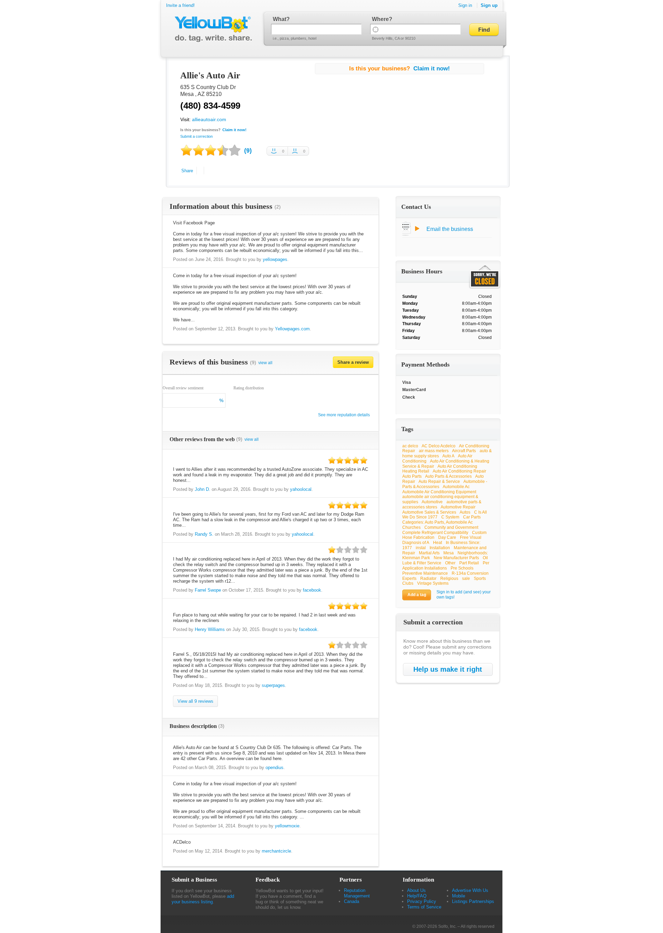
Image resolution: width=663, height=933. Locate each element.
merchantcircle (276, 851)
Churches (411, 527)
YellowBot (212, 29)
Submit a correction (196, 136)
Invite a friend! (180, 5)
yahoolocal (300, 489)
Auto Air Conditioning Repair (459, 471)
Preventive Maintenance (425, 573)
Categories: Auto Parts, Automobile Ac (437, 522)
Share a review (353, 362)
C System (450, 517)
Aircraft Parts (464, 450)
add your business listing (203, 899)
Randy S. (204, 534)
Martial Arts (429, 553)
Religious (449, 578)
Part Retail (469, 563)
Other (450, 563)
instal (421, 547)
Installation (440, 547)
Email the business (449, 229)
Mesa (448, 553)
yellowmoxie (287, 825)
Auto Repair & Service (439, 481)
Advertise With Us (470, 890)
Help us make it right (447, 669)
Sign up (489, 5)
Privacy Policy (421, 901)
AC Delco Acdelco (438, 446)
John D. (202, 489)
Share (187, 170)
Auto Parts (412, 476)
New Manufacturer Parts (456, 557)
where (380, 19)
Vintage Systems (433, 583)
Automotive (432, 501)
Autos (465, 512)
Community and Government (451, 527)
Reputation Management (357, 893)
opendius (275, 767)
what (279, 19)
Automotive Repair (458, 507)
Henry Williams (210, 629)
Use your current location (375, 29)
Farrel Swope (208, 590)
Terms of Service (424, 907)
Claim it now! (234, 130)
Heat (437, 542)
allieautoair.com (209, 119)
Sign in (465, 5)
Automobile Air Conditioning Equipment (439, 491)
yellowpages (275, 259)
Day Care (447, 537)
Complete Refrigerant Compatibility (435, 532)
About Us (416, 890)
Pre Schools (462, 568)
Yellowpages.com (292, 328)
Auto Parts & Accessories (448, 476)
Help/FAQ (416, 895)
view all (265, 362)
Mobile (458, 895)
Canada (351, 901)
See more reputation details (344, 414)
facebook (312, 590)
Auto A (448, 456)
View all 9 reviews (195, 701)
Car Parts (472, 517)
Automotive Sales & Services (429, 512)
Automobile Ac (456, 486)
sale (466, 578)
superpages (273, 685)
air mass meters (434, 450)
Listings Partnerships (473, 901)
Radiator (428, 578)
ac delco (410, 446)
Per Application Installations (445, 566)
